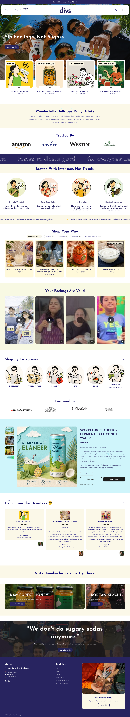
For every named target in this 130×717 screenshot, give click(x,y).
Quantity (82, 471)
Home (57, 668)
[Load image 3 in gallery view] (9, 450)
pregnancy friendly (92, 236)
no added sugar (34, 236)
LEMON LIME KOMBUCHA (19, 92)
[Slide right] (123, 359)
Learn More (16, 604)
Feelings (49, 236)
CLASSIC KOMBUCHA (105, 522)
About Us (58, 671)
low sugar (62, 236)
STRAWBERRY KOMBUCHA (110, 92)
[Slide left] (120, 359)
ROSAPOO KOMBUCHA (80, 92)
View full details (86, 484)
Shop (6, 10)
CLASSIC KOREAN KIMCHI (80, 270)
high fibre (76, 236)
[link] (21, 146)
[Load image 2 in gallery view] (9, 440)
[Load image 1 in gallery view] (9, 431)
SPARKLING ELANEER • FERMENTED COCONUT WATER (49, 271)
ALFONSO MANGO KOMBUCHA (49, 92)
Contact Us (59, 674)
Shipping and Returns (62, 680)
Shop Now (10, 47)
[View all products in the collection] (14, 374)
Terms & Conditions (62, 683)
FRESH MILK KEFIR (111, 270)
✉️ (5, 675)
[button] (116, 10)
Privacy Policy (60, 677)
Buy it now (114, 479)
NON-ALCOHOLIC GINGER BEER (19, 270)
